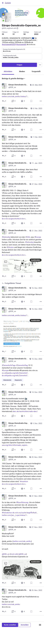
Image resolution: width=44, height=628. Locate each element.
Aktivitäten (8, 71)
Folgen (19, 65)
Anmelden (25, 625)
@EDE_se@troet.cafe (9, 28)
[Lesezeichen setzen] (31, 101)
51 (14, 34)
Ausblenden (35, 260)
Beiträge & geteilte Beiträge (13, 79)
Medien (22, 71)
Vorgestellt (36, 71)
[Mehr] (40, 101)
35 (3, 34)
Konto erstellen (10, 625)
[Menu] (40, 65)
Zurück (8, 3)
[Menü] (40, 625)
